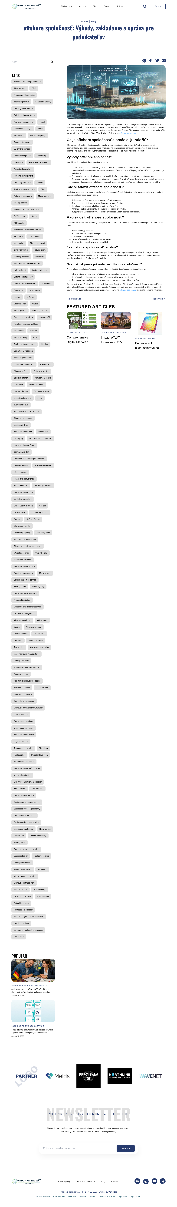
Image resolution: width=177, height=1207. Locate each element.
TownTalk (72, 1197)
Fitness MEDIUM (107, 1197)
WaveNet (112, 1192)
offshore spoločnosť (127, 133)
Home (84, 21)
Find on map (66, 6)
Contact (107, 6)
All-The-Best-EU (85, 1192)
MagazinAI (122, 1197)
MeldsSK (83, 1197)
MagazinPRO (135, 1197)
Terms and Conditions (85, 1181)
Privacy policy (64, 1181)
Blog (95, 6)
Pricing (120, 6)
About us (82, 6)
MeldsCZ (93, 1197)
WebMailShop (59, 1197)
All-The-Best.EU (43, 1197)
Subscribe (125, 1148)
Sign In (158, 6)
